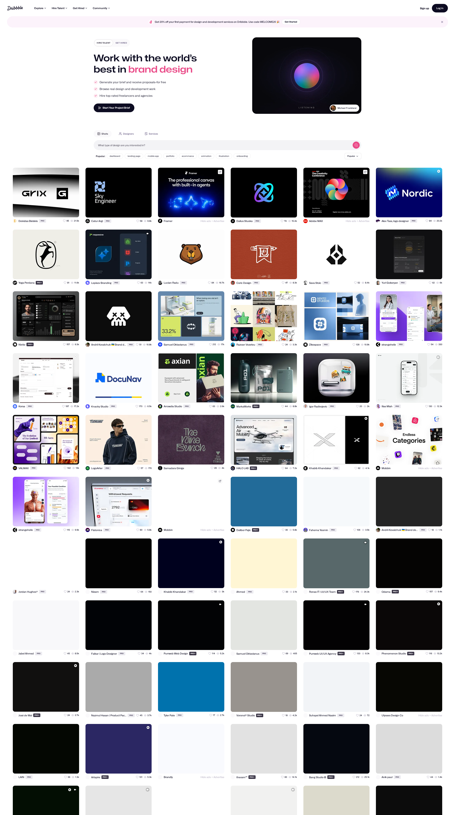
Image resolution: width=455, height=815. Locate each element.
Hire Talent (58, 8)
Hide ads (205, 220)
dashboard (115, 156)
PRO (42, 221)
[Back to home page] (15, 8)
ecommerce (188, 156)
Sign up (424, 8)
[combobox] (222, 145)
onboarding (242, 156)
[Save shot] (66, 211)
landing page (134, 156)
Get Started (291, 21)
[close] (442, 22)
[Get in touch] (59, 211)
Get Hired (78, 8)
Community (100, 8)
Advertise (218, 220)
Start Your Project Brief (116, 107)
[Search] (356, 145)
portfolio (170, 156)
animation (206, 156)
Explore (38, 8)
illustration (224, 156)
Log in (439, 8)
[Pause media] (258, 108)
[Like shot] (73, 211)
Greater (352, 108)
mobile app (153, 156)
